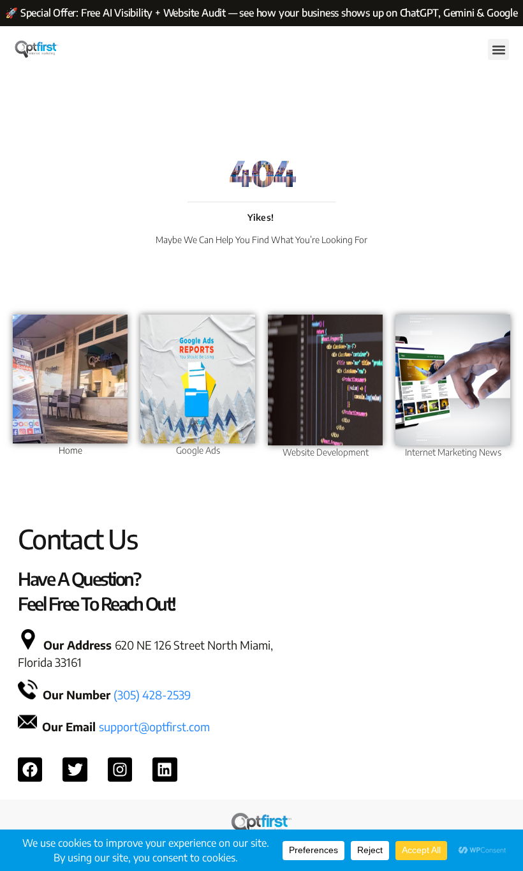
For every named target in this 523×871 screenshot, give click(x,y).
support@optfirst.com (154, 726)
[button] (498, 49)
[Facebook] (30, 769)
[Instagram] (120, 769)
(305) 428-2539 (152, 694)
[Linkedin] (164, 769)
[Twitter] (75, 769)
